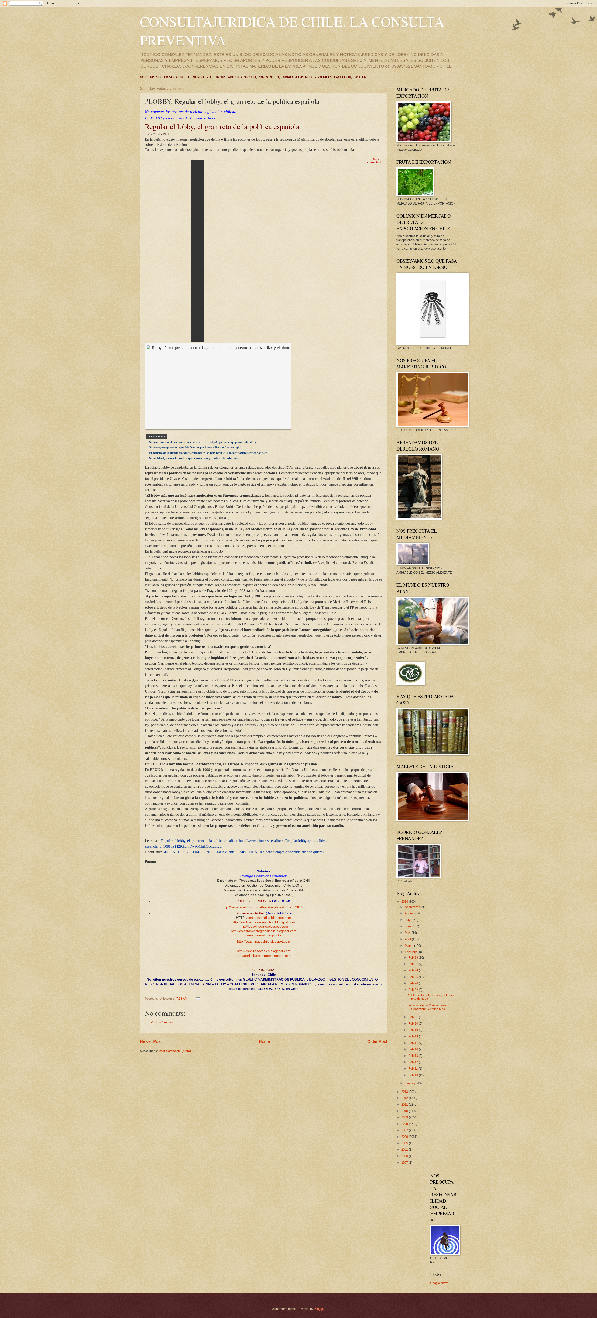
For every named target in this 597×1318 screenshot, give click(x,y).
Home (264, 1041)
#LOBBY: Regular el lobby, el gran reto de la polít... (431, 996)
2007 (405, 1130)
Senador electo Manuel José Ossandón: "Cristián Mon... (428, 1006)
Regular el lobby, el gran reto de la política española (199, 841)
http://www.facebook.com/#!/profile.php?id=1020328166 (263, 907)
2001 (405, 1149)
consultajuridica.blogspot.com (269, 917)
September (412, 907)
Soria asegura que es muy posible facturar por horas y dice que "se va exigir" (195, 447)
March (409, 945)
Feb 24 (414, 983)
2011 (405, 1104)
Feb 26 (414, 970)
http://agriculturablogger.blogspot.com (264, 955)
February (411, 952)
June (408, 926)
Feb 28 (414, 957)
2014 (405, 901)
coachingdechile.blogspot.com (268, 941)
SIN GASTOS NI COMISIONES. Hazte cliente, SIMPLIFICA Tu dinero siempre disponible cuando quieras (243, 852)
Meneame (227, 206)
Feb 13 (414, 1056)
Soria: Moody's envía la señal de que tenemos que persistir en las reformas (193, 458)
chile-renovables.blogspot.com (267, 951)
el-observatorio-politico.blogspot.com (268, 922)
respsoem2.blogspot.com (267, 935)
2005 (405, 1143)
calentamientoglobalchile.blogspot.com (267, 931)
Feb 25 (414, 977)
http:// (236, 922)
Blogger (319, 1309)
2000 (405, 1156)
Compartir (234, 206)
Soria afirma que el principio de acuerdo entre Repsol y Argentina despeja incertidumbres (202, 442)
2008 (405, 1124)
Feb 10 (414, 1075)
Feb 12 (414, 1062)
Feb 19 (414, 1030)
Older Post (377, 1041)
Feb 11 (414, 1068)
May (408, 932)
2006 (405, 1136)
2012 (405, 1098)
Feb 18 (414, 1036)
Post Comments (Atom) (175, 1051)
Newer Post (151, 1041)
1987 (405, 1162)
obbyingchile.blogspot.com (268, 926)
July (408, 920)
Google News (439, 1283)
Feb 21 (414, 1017)
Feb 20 (414, 1023)
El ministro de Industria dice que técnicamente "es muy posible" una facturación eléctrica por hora (208, 452)
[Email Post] (197, 998)
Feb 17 (414, 1043)
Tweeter (214, 206)
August (410, 913)
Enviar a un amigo (208, 206)
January (411, 1083)
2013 (405, 1091)
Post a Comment (162, 1022)
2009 (405, 1117)
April (408, 939)
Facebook (221, 206)
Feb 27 (414, 964)
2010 (405, 1111)
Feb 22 (414, 990)
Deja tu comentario (374, 161)
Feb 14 (414, 1049)
